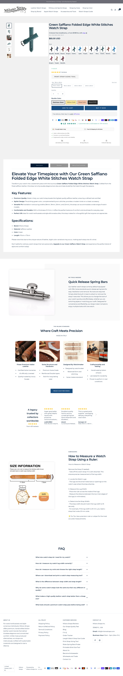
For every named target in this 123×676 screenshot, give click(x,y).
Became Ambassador (70, 653)
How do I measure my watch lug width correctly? (54, 563)
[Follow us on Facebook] (95, 640)
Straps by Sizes (75, 8)
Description (39, 165)
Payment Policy (44, 635)
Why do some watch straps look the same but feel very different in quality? (60, 589)
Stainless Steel (58, 102)
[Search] (111, 10)
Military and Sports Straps (58, 8)
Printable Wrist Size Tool (71, 647)
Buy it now (101, 108)
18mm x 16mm (56, 85)
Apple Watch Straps (51, 11)
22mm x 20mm (89, 85)
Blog (64, 629)
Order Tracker (68, 635)
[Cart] (119, 10)
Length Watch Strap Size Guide (74, 638)
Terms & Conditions (45, 629)
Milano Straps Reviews (71, 623)
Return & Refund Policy (46, 626)
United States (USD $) (8, 668)
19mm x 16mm (67, 85)
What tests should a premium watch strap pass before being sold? (60, 605)
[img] (32, 424)
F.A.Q (65, 632)
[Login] (115, 9)
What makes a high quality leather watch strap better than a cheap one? (60, 597)
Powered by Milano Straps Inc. (31, 668)
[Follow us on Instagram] (99, 640)
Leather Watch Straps (38, 8)
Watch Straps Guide (86, 11)
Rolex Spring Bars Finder (71, 644)
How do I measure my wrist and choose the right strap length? (59, 569)
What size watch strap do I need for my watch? (53, 557)
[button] (55, 72)
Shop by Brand (36, 11)
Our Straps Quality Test (71, 626)
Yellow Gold (71, 102)
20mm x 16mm (78, 85)
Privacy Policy (43, 632)
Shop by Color (88, 8)
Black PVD (92, 102)
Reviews (59, 165)
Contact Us (67, 659)
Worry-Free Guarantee (78, 165)
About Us (66, 650)
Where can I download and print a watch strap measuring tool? (59, 575)
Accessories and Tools (68, 11)
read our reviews (61, 391)
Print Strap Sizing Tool (65, 76)
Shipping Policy (44, 623)
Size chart (114, 82)
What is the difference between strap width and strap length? (59, 581)
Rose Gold (82, 102)
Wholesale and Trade (70, 656)
